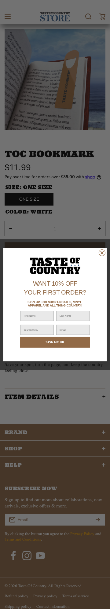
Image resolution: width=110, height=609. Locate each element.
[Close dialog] (102, 252)
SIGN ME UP (55, 342)
